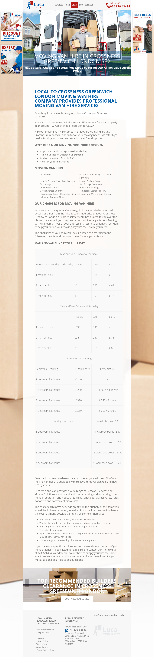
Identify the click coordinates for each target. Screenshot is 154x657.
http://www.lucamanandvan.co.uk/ (108, 615)
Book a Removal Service (46, 650)
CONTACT (89, 5)
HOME (67, 5)
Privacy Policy (42, 641)
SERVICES (59, 5)
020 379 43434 (120, 6)
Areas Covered (42, 647)
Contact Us (40, 638)
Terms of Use (41, 644)
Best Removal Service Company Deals (45, 631)
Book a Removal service (77, 599)
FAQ (81, 5)
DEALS (74, 5)
